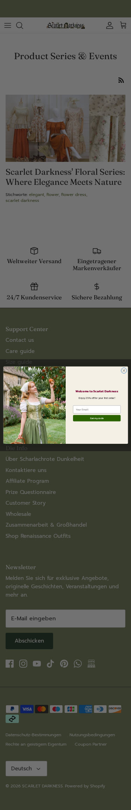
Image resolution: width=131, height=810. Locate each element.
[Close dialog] (123, 370)
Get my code (96, 418)
